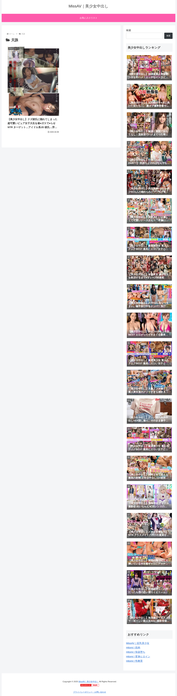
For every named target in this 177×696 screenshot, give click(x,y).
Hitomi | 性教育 (134, 661)
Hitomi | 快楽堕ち (135, 652)
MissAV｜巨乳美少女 (137, 643)
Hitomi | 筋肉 (133, 647)
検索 (128, 30)
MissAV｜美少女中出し (88, 681)
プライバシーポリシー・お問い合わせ (89, 692)
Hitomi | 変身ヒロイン (138, 656)
